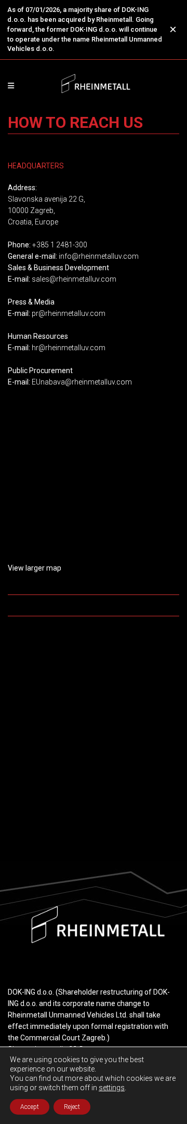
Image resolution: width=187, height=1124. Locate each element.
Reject (72, 1106)
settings (112, 1087)
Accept (29, 1106)
